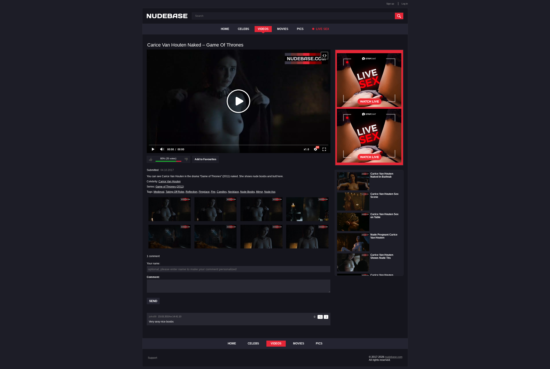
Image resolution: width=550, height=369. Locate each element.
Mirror (259, 191)
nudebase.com (393, 356)
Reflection (191, 191)
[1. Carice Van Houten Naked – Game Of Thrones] (169, 209)
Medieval (159, 191)
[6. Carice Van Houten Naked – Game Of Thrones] (215, 236)
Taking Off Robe (175, 191)
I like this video (150, 159)
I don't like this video (186, 159)
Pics (300, 29)
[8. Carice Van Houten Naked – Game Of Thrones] (307, 236)
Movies (282, 29)
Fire (213, 191)
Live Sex (322, 29)
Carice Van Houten (170, 181)
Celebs (243, 29)
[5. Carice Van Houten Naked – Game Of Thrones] (169, 236)
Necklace (233, 191)
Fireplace (204, 191)
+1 (320, 316)
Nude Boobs (247, 191)
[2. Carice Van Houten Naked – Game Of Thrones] (215, 209)
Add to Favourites (205, 159)
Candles (222, 191)
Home (225, 29)
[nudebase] (167, 15)
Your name (153, 263)
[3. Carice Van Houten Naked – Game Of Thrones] (261, 209)
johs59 (152, 316)
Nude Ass (269, 191)
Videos (263, 29)
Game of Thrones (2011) (170, 186)
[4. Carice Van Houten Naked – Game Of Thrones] (307, 209)
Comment (153, 277)
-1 (326, 316)
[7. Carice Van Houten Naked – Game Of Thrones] (261, 236)
